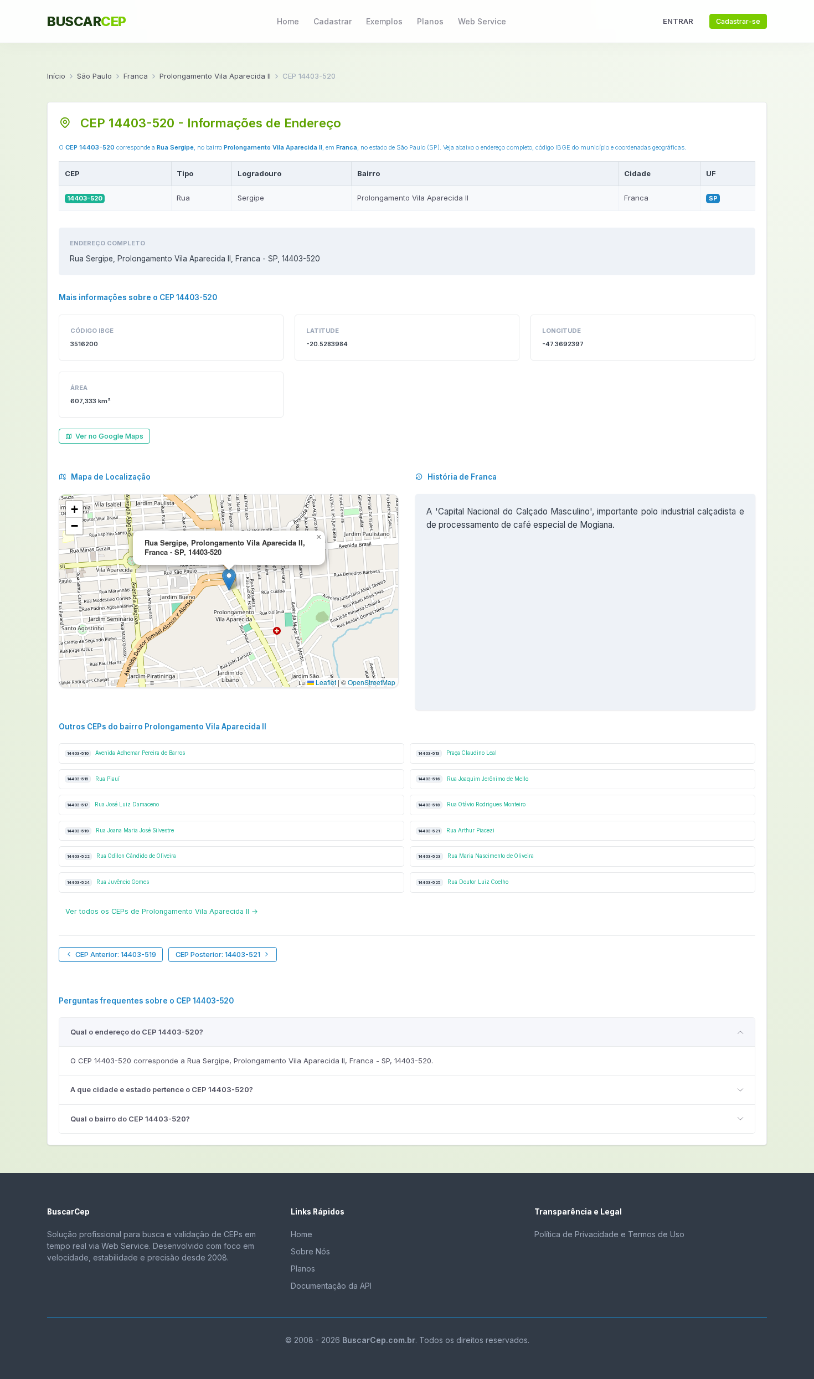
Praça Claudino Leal (457, 753)
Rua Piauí (93, 779)
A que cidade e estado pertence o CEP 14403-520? (161, 1089)
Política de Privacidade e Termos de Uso (609, 1234)
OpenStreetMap (371, 682)
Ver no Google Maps (109, 436)
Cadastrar (332, 21)
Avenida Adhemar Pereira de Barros (126, 753)
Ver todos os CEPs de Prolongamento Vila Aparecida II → (161, 911)
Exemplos (384, 21)
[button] (229, 579)
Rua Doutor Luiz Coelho (463, 882)
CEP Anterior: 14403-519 (115, 954)
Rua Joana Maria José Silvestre (120, 830)
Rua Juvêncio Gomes (108, 882)
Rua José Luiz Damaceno (113, 804)
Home (288, 21)
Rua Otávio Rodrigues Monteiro (472, 804)
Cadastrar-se (738, 21)
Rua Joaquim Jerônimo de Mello (473, 779)
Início (56, 75)
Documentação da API (331, 1285)
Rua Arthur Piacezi (456, 830)
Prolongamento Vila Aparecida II (215, 75)
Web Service (482, 21)
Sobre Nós (310, 1251)
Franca (135, 75)
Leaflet (325, 682)
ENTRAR (678, 21)
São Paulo (94, 75)
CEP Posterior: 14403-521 (218, 954)
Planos (430, 21)
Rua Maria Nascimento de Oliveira (476, 856)
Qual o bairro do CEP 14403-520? (130, 1118)
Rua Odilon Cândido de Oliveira (121, 856)
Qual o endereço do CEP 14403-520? (136, 1031)
